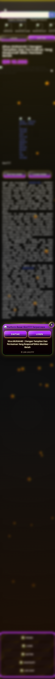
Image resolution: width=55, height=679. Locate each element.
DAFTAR (15, 334)
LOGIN (39, 334)
